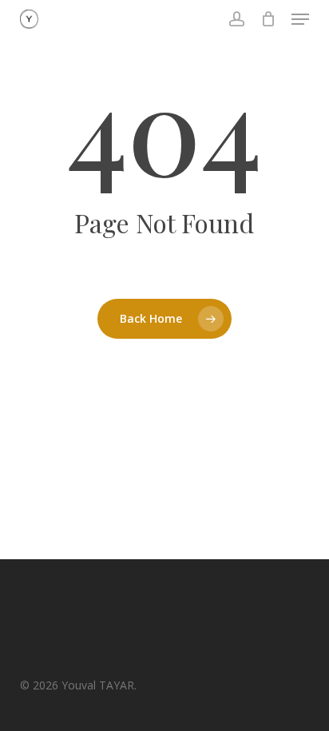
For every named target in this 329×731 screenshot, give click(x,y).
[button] (300, 19)
